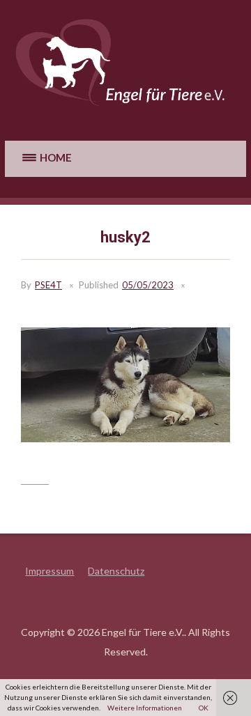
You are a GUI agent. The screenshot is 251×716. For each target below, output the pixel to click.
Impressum (49, 571)
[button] (45, 158)
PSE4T (48, 284)
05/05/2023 (148, 284)
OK (203, 707)
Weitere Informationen (144, 707)
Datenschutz (116, 571)
